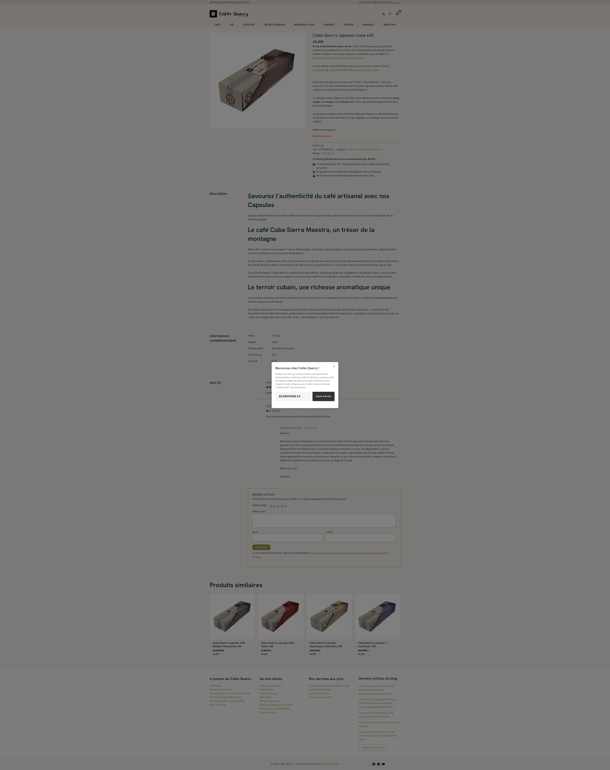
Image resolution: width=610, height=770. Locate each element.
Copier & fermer (324, 396)
